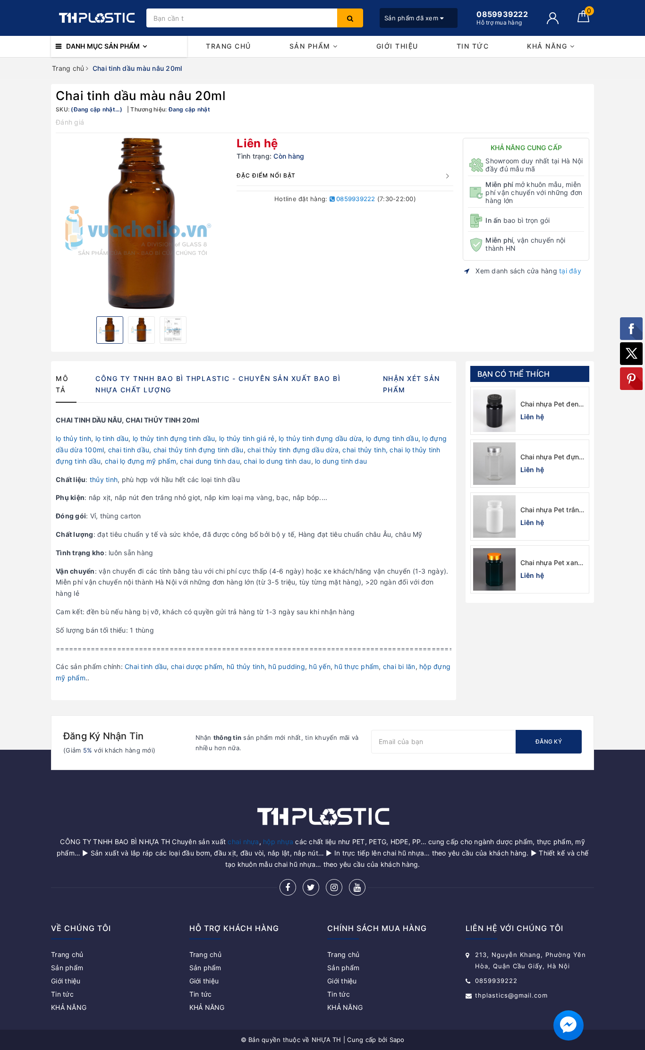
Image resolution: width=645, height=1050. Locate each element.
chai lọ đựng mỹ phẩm (140, 461)
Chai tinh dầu (146, 666)
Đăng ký (548, 741)
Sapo (397, 1039)
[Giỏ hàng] (583, 20)
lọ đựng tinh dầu (392, 438)
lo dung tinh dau (341, 461)
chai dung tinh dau (210, 461)
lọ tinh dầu (112, 438)
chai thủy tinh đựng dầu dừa (293, 450)
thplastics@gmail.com (511, 995)
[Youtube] (357, 887)
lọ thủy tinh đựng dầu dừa (320, 438)
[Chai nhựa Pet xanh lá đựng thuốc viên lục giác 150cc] (494, 569)
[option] (141, 223)
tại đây (570, 271)
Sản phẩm (311, 46)
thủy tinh (103, 479)
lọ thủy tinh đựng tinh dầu (174, 438)
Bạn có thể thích (513, 374)
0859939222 (355, 199)
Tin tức (473, 46)
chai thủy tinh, (365, 450)
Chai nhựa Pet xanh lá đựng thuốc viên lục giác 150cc (551, 563)
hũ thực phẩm (356, 666)
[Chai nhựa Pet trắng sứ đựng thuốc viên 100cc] (494, 516)
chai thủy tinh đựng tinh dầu (198, 450)
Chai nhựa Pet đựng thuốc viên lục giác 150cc (552, 457)
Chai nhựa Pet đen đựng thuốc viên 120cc (549, 404)
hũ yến (320, 666)
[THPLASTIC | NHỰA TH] (96, 18)
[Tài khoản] (553, 18)
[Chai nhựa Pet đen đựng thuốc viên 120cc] (494, 411)
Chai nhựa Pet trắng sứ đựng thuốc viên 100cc (552, 510)
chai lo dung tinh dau (277, 461)
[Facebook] (288, 887)
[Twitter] (311, 887)
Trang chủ (228, 46)
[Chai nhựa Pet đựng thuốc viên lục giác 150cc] (494, 463)
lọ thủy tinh (73, 438)
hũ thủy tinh (245, 666)
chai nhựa (243, 842)
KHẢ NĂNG (548, 46)
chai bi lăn (399, 666)
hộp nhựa (278, 842)
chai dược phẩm (197, 666)
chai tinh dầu (128, 450)
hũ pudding (286, 666)
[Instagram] (334, 887)
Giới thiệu (397, 46)
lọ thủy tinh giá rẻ (247, 438)
